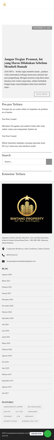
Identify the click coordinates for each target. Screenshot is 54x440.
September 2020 (8, 318)
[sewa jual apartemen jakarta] (3, 4)
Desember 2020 (7, 299)
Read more (41, 94)
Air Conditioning (34, 407)
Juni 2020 (5, 331)
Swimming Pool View (30, 421)
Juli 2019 (5, 362)
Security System (10, 421)
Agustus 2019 (7, 356)
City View (19, 411)
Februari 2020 (7, 349)
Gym (18, 416)
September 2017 (8, 381)
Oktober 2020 (7, 312)
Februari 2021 (7, 287)
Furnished (8, 416)
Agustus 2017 (7, 387)
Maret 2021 (6, 281)
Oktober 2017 (7, 374)
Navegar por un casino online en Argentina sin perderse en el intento (25, 110)
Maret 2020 (6, 343)
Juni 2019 (5, 368)
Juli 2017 (5, 393)
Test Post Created (9, 119)
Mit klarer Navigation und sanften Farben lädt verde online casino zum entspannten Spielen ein (23, 127)
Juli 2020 (5, 324)
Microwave (29, 416)
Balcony (7, 411)
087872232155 (12, 255)
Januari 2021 (6, 293)
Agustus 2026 (7, 275)
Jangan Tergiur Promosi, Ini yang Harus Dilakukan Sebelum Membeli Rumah (25, 62)
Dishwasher (32, 411)
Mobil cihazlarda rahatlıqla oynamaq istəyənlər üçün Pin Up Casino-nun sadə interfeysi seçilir (23, 144)
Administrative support (13, 407)
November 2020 (7, 306)
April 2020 (6, 337)
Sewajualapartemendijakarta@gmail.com (21, 261)
